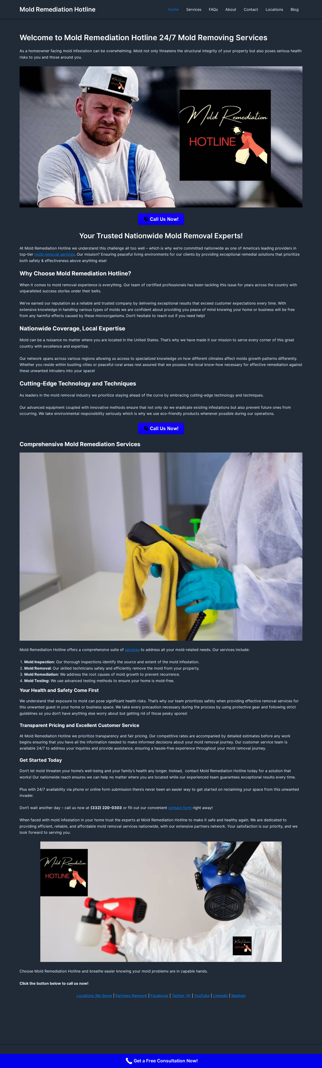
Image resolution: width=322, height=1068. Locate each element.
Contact (251, 9)
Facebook (159, 995)
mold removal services (54, 254)
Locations (274, 9)
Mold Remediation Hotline (57, 9)
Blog (295, 9)
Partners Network (131, 995)
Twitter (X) (181, 995)
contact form (180, 807)
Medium (238, 995)
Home (173, 9)
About (230, 9)
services (132, 649)
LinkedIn (220, 995)
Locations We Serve (94, 995)
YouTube (202, 995)
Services (193, 9)
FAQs (213, 9)
